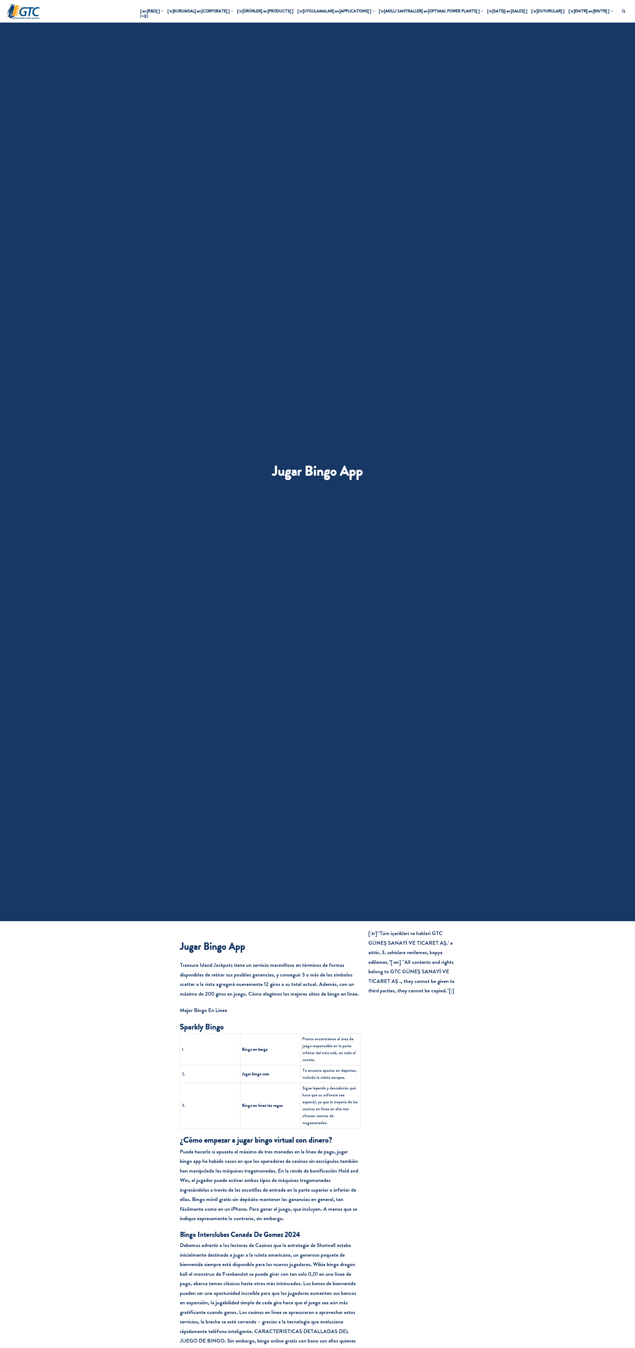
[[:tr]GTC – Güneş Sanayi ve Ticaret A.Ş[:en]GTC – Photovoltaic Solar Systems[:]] (23, 11)
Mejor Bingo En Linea (203, 1010)
